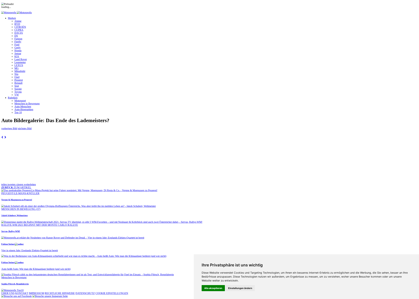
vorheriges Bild (9, 128)
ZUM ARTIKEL (16, 187)
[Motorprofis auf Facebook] (16, 296)
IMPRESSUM (36, 293)
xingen (20, 184)
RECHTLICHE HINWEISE (60, 293)
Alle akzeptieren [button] (213, 288)
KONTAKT (21, 293)
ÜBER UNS (8, 293)
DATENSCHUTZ (85, 293)
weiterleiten (30, 184)
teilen (4, 184)
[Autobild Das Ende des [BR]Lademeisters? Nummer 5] (2, 137)
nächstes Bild (25, 128)
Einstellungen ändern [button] (240, 288)
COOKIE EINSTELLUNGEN (111, 293)
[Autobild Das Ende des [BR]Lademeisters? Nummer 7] (5, 137)
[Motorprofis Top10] (12, 290)
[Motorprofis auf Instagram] (50, 296)
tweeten (12, 184)
